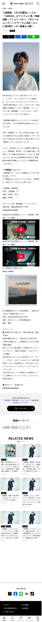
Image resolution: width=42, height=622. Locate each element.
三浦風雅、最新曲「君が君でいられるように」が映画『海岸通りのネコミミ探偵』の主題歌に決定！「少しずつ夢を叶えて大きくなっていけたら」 (31, 466)
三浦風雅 (7, 400)
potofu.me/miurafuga (10, 388)
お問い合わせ (9, 612)
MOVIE (4, 459)
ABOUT (7, 605)
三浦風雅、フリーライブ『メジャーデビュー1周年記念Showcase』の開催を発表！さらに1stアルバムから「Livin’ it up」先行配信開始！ (10, 533)
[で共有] (9, 36)
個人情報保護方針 (11, 608)
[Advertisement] (21, 565)
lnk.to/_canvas (8, 271)
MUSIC (10, 8)
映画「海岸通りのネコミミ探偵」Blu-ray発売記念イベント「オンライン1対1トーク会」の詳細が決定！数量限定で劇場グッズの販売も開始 (10, 466)
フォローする (22, 408)
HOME (4, 8)
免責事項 (26, 608)
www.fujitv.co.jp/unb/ (10, 210)
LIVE (3, 526)
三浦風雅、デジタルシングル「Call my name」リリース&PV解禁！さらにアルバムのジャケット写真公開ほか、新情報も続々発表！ (31, 533)
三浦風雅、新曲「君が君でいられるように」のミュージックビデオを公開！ (10, 498)
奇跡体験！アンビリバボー (21, 400)
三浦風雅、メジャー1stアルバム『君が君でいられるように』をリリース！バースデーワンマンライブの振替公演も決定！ (31, 500)
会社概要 (26, 605)
